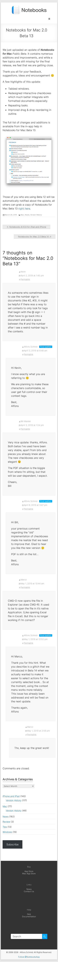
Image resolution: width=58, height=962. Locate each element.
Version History (36, 215)
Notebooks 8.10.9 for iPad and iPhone (26, 227)
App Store (28, 871)
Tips (5, 826)
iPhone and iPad (11, 796)
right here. (24, 208)
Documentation (29, 916)
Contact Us (29, 891)
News (27, 215)
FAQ (29, 914)
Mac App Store (29, 873)
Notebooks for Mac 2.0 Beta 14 (34, 236)
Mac (22, 215)
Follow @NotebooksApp (29, 957)
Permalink (25, 279)
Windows (7, 832)
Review (6, 821)
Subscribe (12, 844)
